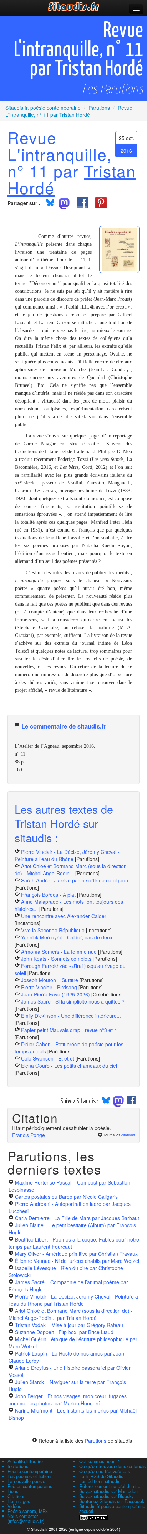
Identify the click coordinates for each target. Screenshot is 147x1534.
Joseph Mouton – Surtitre (49, 980)
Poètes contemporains (29, 1486)
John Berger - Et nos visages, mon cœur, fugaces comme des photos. (68, 1400)
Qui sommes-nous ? (99, 1461)
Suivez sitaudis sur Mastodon (108, 1491)
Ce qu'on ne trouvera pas (104, 1471)
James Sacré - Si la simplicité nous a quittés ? (73, 1001)
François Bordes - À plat (48, 894)
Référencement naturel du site (109, 1486)
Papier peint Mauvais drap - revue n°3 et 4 (69, 1029)
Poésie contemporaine (29, 1471)
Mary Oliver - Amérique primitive (76, 1253)
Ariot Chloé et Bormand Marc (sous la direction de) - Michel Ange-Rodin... (71, 869)
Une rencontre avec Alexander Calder (63, 915)
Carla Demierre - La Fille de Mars (77, 1218)
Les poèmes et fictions (29, 1476)
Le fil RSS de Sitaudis (101, 1476)
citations (128, 1134)
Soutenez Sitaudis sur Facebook (111, 1501)
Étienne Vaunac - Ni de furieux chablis (77, 1260)
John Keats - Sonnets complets (56, 958)
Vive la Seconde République (53, 930)
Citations (16, 1496)
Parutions (95, 1440)
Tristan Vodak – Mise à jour (69, 1324)
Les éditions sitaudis (99, 1481)
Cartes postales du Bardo (66, 1196)
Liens (12, 1491)
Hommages (18, 1501)
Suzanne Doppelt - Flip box (64, 1332)
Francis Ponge (28, 1135)
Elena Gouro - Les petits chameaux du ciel (69, 1065)
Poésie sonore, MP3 (27, 1511)
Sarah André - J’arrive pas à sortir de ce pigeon (74, 880)
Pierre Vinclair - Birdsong (49, 987)
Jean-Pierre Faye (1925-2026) (55, 994)
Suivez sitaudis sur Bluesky (106, 1496)
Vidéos (14, 1506)
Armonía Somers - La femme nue (59, 951)
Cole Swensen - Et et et (47, 1058)
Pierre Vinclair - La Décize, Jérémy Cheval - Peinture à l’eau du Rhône (67, 855)
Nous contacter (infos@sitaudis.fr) (25, 1518)
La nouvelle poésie (26, 1481)
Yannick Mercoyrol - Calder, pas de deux (66, 937)
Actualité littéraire (25, 1461)
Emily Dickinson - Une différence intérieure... (71, 1015)
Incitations (17, 1466)
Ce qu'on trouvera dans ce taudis (112, 1466)
